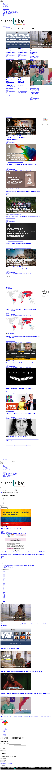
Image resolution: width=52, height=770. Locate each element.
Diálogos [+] (20, 28)
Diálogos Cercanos (11, 77)
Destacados (8, 27)
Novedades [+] (9, 28)
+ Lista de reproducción (10, 55)
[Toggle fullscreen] (3, 765)
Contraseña (3, 748)
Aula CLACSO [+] (46, 34)
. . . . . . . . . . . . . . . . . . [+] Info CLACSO (45, 124)
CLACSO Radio (9, 288)
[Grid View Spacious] (3, 499)
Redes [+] (32, 28)
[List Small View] (3, 503)
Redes (33, 48)
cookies (6, 767)
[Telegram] (28, 112)
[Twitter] (28, 108)
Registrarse (3, 750)
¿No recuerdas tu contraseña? (6, 763)
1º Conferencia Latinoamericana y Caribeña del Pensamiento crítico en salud (18, 551)
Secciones (5, 26)
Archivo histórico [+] (46, 43)
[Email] (28, 114)
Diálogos (9, 48)
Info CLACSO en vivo (18, 135)
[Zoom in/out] (4, 765)
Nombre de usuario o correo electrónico (9, 756)
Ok (15, 768)
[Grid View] (3, 498)
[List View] (3, 502)
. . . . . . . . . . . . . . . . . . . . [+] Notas (45, 296)
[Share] (2, 765)
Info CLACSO (9, 117)
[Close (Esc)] (1, 765)
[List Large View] (3, 501)
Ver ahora (7, 54)
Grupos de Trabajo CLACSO (21, 436)
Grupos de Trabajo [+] (46, 31)
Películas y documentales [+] (45, 39)
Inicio (2, 492)
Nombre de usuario (5, 743)
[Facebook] (28, 106)
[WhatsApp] (28, 110)
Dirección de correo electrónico (7, 746)
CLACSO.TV (5, 526)
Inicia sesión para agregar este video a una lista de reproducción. (10, 58)
